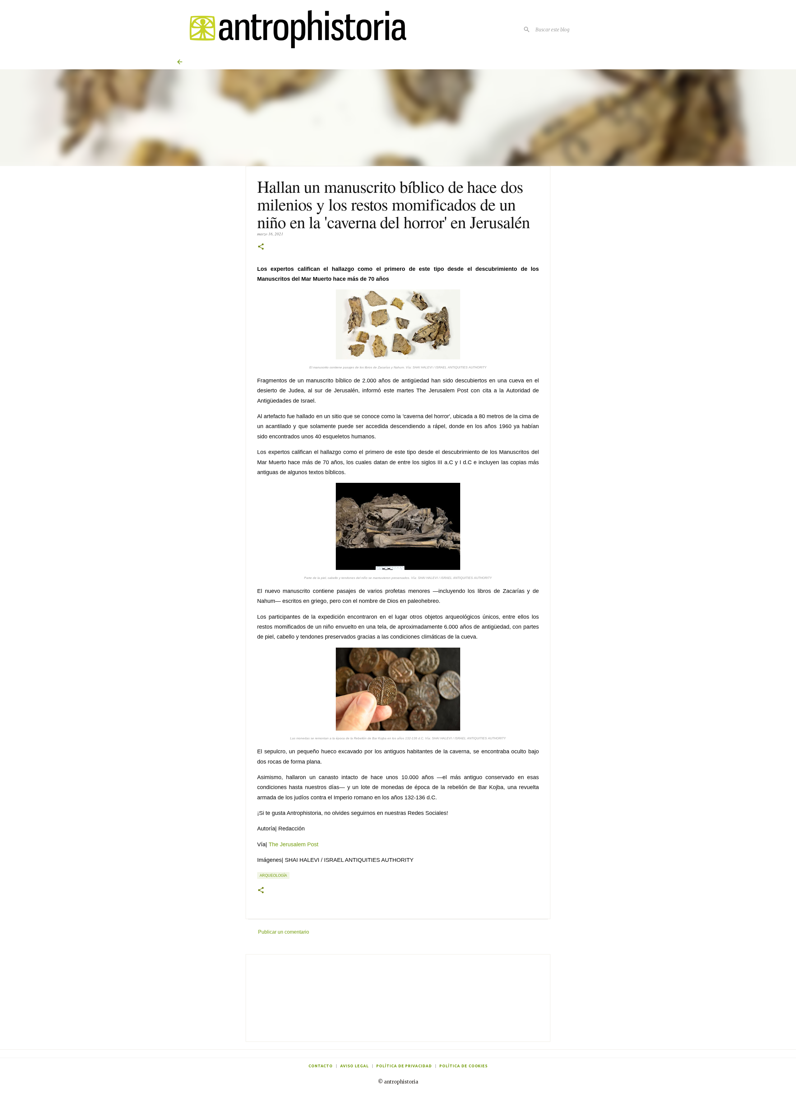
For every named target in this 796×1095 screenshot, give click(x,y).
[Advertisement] (398, 998)
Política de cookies (463, 1066)
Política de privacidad (404, 1066)
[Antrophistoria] (294, 29)
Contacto (320, 1066)
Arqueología (273, 875)
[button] (261, 247)
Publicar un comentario (283, 932)
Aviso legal (354, 1066)
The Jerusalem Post (293, 844)
